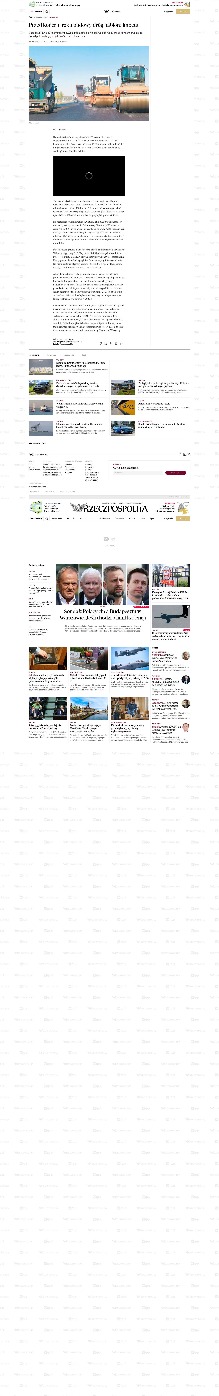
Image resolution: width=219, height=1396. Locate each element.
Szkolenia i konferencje (38, 487)
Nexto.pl (88, 470)
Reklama (68, 465)
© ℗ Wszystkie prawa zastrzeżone (67, 342)
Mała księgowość (92, 472)
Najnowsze (69, 355)
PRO (92, 519)
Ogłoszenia (69, 467)
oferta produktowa (68, 492)
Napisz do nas (34, 470)
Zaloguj (183, 12)
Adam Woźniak (59, 129)
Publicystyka (105, 519)
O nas (31, 465)
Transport (53, 17)
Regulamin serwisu (50, 470)
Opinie (155, 648)
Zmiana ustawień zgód (52, 467)
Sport (152, 519)
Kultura (132, 519)
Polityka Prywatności (51, 465)
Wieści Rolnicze (91, 477)
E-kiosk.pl (89, 465)
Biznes (44, 17)
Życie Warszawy (91, 480)
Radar (142, 519)
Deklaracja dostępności (52, 475)
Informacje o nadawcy (52, 472)
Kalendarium (49, 492)
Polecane (51, 355)
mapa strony (34, 492)
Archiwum (69, 472)
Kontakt (32, 467)
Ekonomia (116, 11)
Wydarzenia (57, 519)
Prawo (83, 519)
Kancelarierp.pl (91, 475)
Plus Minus (119, 519)
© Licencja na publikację (63, 339)
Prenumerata (70, 470)
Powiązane (34, 355)
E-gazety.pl (89, 467)
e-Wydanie (168, 12)
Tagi (84, 355)
